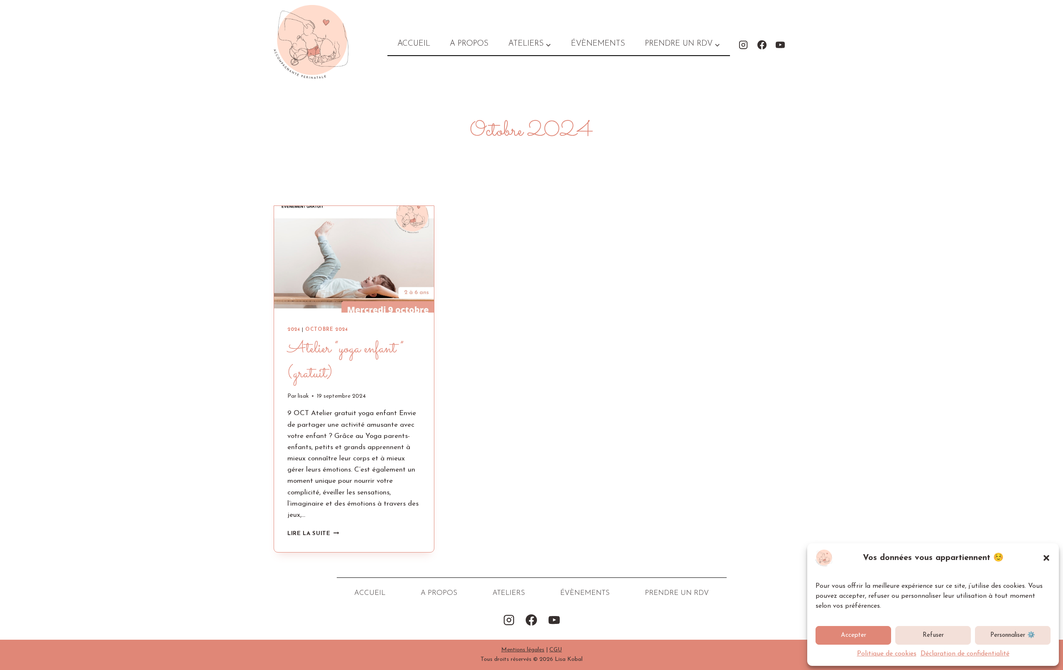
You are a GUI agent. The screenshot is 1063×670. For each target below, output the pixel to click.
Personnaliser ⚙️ (1012, 635)
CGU (555, 650)
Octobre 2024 (326, 329)
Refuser (933, 635)
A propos (469, 44)
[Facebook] (762, 44)
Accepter (853, 635)
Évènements (598, 44)
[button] (1046, 558)
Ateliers (508, 593)
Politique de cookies (886, 653)
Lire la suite (313, 533)
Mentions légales (522, 650)
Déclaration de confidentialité (965, 653)
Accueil (413, 44)
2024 (293, 329)
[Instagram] (743, 44)
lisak (303, 396)
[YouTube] (780, 44)
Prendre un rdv (677, 593)
